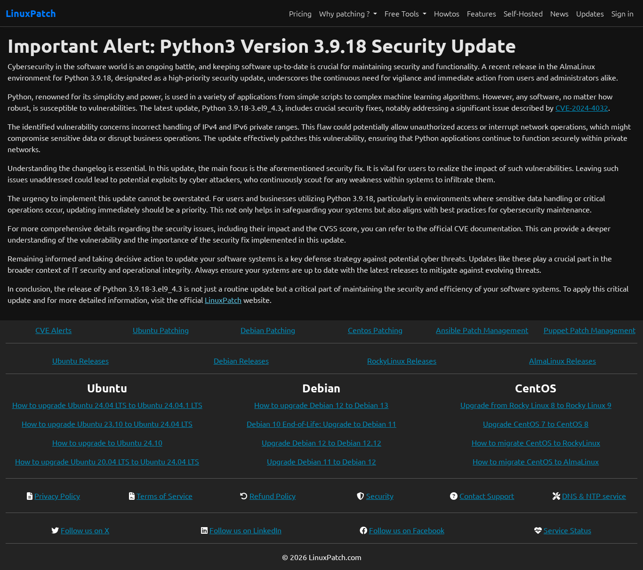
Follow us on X (85, 530)
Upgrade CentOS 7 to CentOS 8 (535, 423)
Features (481, 13)
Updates (590, 13)
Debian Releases (241, 360)
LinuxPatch (31, 13)
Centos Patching (375, 329)
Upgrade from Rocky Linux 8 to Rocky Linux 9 (535, 404)
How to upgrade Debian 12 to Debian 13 (321, 404)
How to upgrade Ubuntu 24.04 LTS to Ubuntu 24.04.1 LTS (107, 404)
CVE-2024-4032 (581, 107)
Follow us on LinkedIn (245, 530)
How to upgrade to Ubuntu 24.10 (107, 442)
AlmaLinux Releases (562, 360)
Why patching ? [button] (345, 13)
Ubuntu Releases (80, 360)
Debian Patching (268, 329)
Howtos (446, 13)
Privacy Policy (57, 495)
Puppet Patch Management (589, 329)
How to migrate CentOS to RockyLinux (536, 442)
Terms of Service (165, 495)
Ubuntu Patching (161, 329)
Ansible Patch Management (482, 329)
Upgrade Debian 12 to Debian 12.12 (321, 442)
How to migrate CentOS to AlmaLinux (536, 461)
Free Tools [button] (403, 13)
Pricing (300, 13)
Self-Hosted (523, 13)
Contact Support (486, 495)
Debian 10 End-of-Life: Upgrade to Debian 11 (321, 423)
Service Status (567, 530)
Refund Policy (272, 495)
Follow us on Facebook (406, 530)
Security (380, 495)
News (559, 13)
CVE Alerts (53, 329)
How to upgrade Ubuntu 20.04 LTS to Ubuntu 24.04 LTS (107, 461)
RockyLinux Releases (401, 360)
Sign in (622, 13)
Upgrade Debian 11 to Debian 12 (321, 461)
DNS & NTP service (594, 495)
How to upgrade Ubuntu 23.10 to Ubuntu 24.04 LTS (107, 423)
